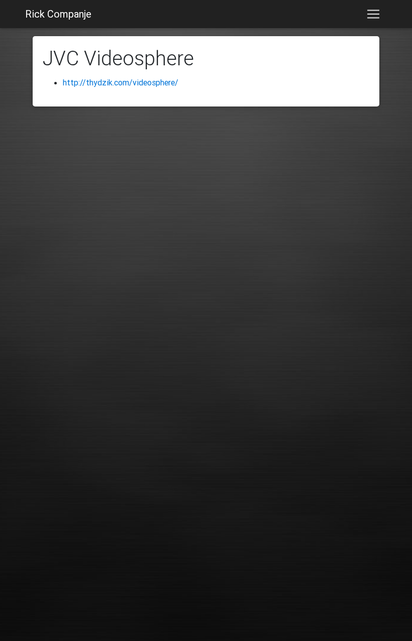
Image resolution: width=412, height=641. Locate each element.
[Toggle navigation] (373, 14)
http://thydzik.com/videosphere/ (120, 82)
